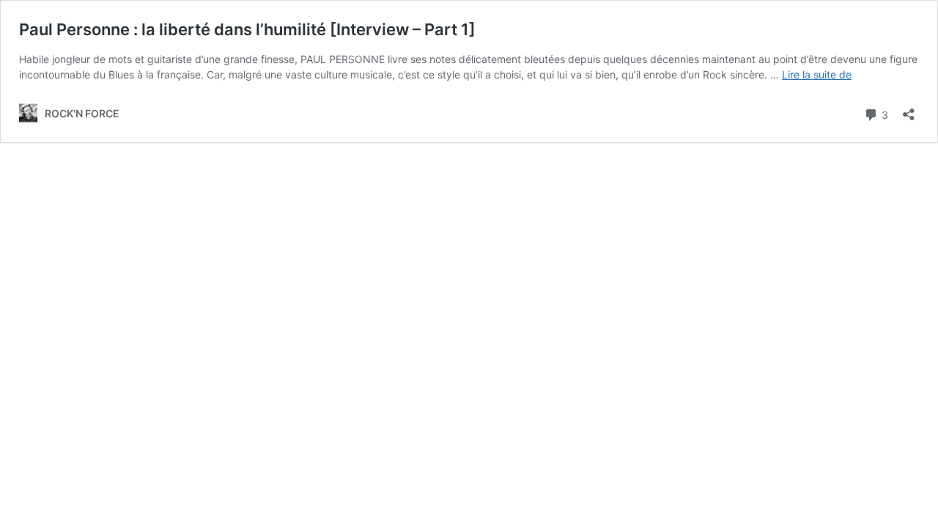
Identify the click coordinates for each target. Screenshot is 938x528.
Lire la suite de (817, 74)
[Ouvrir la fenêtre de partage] (908, 109)
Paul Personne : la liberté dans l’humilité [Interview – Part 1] (247, 29)
